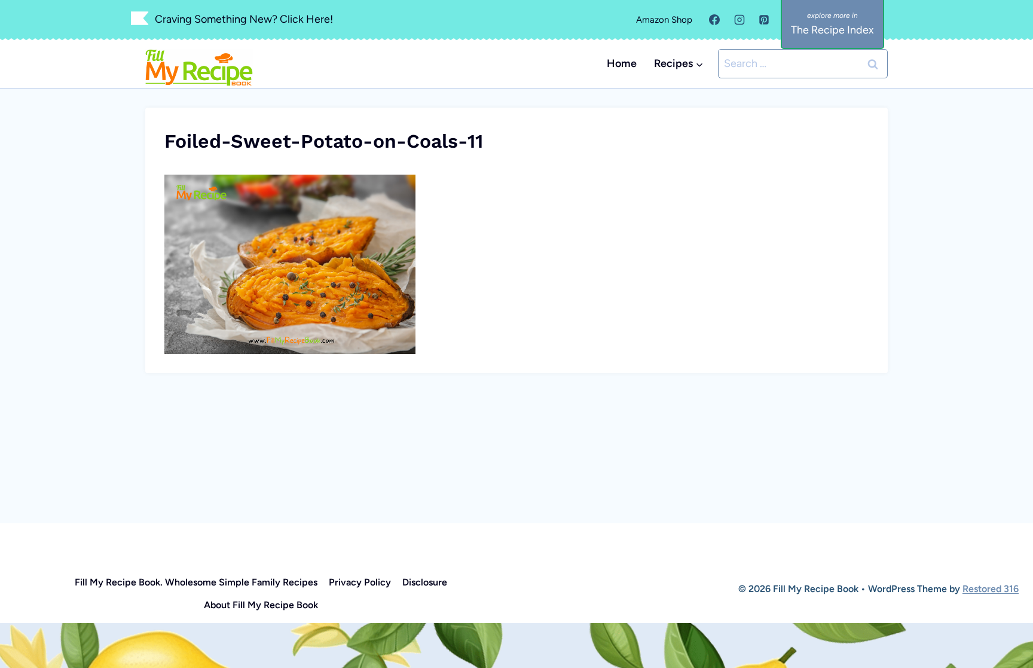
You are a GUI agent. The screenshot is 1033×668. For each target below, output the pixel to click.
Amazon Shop (664, 19)
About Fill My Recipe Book (261, 605)
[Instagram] (739, 19)
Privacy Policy (360, 582)
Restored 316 (990, 588)
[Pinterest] (764, 19)
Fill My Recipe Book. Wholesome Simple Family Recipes (196, 582)
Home (622, 63)
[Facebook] (714, 19)
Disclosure (424, 582)
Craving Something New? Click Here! (244, 19)
